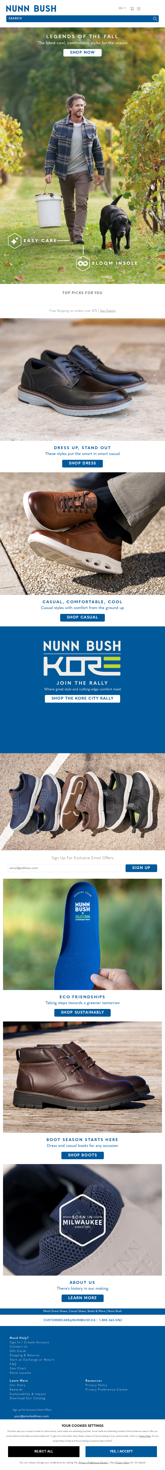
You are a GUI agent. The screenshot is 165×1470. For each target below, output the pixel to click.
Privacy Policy (96, 1385)
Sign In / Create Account (29, 1342)
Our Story (17, 1385)
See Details (108, 311)
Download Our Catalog (27, 1398)
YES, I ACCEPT (121, 1451)
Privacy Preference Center (107, 1389)
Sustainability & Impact (28, 1394)
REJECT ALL (43, 1451)
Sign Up (141, 868)
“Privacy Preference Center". (93, 1463)
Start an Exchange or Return (32, 1359)
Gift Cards (18, 1351)
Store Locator (21, 1373)
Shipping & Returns (25, 1355)
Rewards (16, 1389)
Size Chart (18, 1368)
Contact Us (19, 1346)
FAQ (13, 1364)
